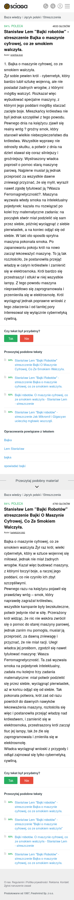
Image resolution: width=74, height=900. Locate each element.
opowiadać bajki (14, 466)
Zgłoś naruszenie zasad (17, 885)
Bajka (8, 440)
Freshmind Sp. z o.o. (42, 893)
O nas (7, 882)
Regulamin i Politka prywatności (30, 882)
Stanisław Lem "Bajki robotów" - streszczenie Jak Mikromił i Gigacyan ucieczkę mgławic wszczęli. (40, 416)
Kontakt (64, 882)
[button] (67, 6)
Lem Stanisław (14, 448)
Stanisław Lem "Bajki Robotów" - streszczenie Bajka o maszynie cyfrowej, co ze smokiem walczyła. (38, 381)
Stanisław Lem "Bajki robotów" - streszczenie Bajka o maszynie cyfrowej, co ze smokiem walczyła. (38, 806)
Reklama (54, 882)
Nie (26, 338)
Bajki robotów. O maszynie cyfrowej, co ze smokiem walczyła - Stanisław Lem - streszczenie (41, 399)
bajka (7, 457)
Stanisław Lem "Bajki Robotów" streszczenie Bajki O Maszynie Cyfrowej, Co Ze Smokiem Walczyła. (40, 364)
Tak (10, 338)
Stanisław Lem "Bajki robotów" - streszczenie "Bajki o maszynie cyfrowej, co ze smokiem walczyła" (38, 823)
